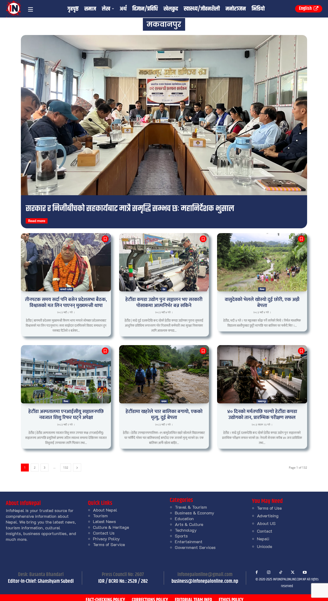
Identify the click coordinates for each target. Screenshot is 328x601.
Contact (264, 531)
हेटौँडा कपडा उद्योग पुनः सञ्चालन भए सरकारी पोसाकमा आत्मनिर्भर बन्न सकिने (163, 302)
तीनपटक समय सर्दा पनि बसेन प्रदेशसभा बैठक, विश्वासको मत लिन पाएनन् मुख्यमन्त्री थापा (66, 302)
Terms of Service (109, 544)
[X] (293, 572)
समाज (163, 401)
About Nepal (105, 510)
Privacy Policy (106, 539)
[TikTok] (280, 572)
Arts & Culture (189, 524)
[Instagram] (268, 572)
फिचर (262, 289)
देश (164, 289)
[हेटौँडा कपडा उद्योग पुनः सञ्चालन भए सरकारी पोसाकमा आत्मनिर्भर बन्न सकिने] (164, 262)
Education (184, 518)
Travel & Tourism (191, 507)
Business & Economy (194, 513)
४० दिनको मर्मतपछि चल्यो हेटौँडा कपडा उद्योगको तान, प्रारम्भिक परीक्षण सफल (262, 414)
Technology (186, 530)
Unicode (264, 546)
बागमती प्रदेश (66, 289)
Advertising (268, 516)
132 (65, 467)
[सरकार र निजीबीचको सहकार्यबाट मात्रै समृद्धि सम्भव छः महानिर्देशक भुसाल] (164, 115)
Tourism (100, 516)
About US (266, 523)
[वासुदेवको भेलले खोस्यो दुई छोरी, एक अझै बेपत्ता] (262, 262)
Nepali (263, 539)
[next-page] (77, 467)
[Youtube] (305, 572)
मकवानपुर (262, 401)
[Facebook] (256, 572)
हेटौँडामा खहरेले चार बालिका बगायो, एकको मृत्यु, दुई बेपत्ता (164, 414)
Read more (36, 221)
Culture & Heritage (111, 527)
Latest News (104, 521)
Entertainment (188, 541)
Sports (181, 536)
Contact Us (104, 533)
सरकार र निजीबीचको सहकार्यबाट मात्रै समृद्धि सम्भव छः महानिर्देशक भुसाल (130, 208)
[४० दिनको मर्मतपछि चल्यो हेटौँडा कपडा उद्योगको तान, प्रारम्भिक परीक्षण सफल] (262, 374)
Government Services (195, 547)
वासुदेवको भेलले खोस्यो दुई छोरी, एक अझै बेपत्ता (262, 302)
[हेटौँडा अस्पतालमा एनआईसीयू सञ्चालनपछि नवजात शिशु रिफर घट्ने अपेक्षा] (66, 374)
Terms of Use (269, 508)
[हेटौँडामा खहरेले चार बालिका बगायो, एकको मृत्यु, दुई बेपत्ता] (164, 374)
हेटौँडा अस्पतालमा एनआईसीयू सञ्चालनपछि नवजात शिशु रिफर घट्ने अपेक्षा (66, 414)
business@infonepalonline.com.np (204, 581)
